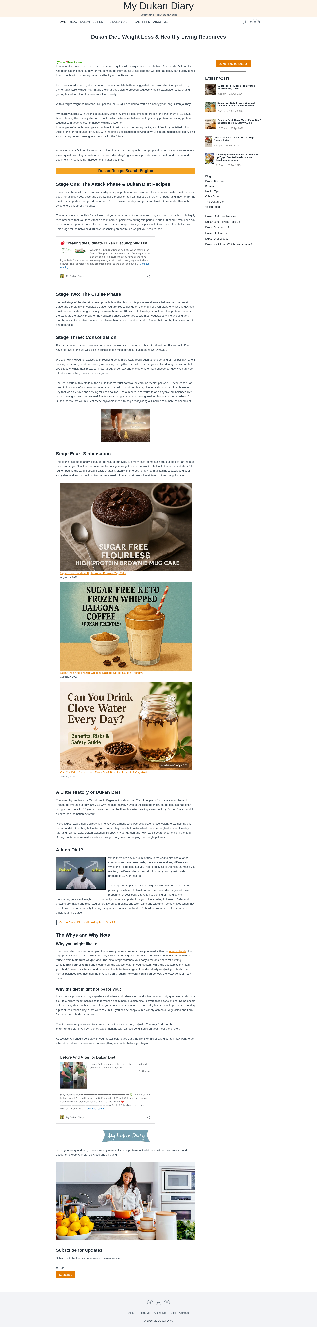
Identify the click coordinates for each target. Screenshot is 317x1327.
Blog (73, 21)
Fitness (209, 186)
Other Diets (212, 196)
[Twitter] (252, 21)
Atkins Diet (160, 1312)
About (131, 1312)
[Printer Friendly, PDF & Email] (70, 62)
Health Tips (141, 21)
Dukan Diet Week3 (216, 233)
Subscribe (65, 1274)
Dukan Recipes (91, 21)
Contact (184, 1312)
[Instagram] (258, 21)
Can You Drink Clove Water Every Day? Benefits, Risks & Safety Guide (104, 772)
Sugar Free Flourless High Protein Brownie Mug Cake (93, 573)
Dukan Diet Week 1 (217, 227)
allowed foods (177, 951)
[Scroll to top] (308, 1322)
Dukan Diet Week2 (216, 238)
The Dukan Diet (117, 21)
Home (62, 21)
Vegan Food (212, 206)
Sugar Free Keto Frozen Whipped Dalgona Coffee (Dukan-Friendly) (101, 672)
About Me (160, 21)
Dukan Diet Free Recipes (220, 216)
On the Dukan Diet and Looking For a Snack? (87, 922)
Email (60, 1268)
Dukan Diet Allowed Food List (223, 221)
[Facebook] (245, 21)
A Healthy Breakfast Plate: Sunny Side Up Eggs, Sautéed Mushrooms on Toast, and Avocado (237, 157)
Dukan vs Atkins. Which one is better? (228, 244)
